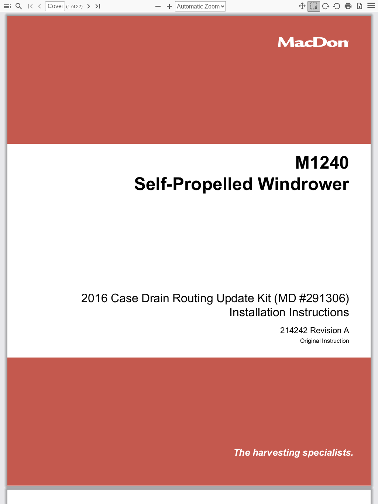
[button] (7, 6)
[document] (189, 258)
